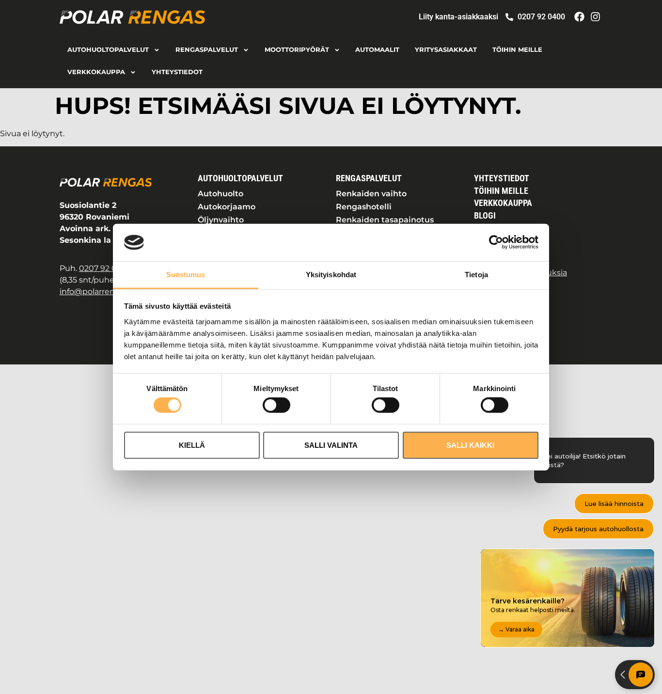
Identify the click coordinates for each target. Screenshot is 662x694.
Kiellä (192, 445)
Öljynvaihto (221, 219)
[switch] (276, 405)
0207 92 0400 (106, 268)
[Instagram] (595, 17)
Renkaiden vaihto (371, 193)
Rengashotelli (364, 206)
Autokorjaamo (226, 206)
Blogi (485, 216)
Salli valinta (331, 445)
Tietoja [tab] (476, 274)
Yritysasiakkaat (446, 49)
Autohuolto (220, 193)
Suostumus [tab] (185, 274)
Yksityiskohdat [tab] (331, 274)
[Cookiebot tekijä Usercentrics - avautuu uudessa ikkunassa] (496, 242)
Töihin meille (517, 49)
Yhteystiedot (177, 72)
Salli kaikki (470, 445)
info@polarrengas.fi (97, 291)
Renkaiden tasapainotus (385, 219)
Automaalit (377, 49)
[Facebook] (579, 17)
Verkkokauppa (96, 72)
